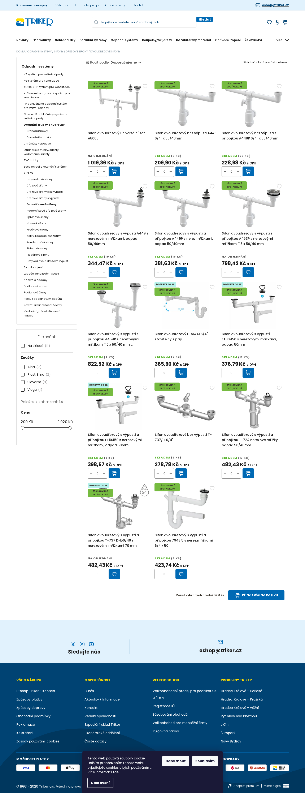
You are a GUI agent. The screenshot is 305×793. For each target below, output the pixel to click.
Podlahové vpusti (35, 286)
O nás (89, 691)
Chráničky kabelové (37, 144)
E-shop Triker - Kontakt (36, 691)
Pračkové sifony (37, 230)
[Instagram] (82, 644)
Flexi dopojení (33, 267)
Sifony (28, 173)
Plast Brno (38, 374)
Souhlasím (205, 761)
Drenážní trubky (37, 131)
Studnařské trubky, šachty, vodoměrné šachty (41, 152)
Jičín (224, 724)
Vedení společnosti (100, 716)
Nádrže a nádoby (35, 280)
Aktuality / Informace (102, 699)
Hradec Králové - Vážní (240, 707)
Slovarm (36, 382)
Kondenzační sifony (40, 242)
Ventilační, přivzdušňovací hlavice (42, 313)
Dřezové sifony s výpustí (43, 198)
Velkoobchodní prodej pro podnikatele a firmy (90, 5)
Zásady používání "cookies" (38, 741)
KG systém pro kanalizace (41, 81)
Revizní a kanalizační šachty (43, 305)
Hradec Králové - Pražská (242, 699)
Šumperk (228, 732)
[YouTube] (91, 644)
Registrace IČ (164, 706)
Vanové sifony (36, 223)
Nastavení (100, 782)
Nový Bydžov (231, 741)
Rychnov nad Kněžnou (239, 716)
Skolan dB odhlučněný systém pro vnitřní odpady (47, 116)
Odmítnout (175, 761)
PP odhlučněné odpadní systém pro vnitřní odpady (45, 106)
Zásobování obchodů (170, 714)
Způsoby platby (29, 699)
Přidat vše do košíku (260, 595)
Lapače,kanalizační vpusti (41, 274)
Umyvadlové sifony (39, 179)
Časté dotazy (95, 741)
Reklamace (25, 724)
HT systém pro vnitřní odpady (43, 74)
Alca (33, 367)
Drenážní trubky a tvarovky (44, 125)
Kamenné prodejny (31, 5)
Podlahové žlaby (35, 292)
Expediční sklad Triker (102, 724)
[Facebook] (72, 644)
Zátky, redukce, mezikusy (44, 236)
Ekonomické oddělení (102, 732)
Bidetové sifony (37, 248)
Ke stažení (24, 732)
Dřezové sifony (37, 186)
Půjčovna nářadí (166, 731)
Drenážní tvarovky (39, 137)
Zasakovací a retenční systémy (45, 167)
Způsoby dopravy (30, 707)
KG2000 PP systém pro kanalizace (47, 87)
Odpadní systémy (38, 66)
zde (116, 772)
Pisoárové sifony (38, 255)
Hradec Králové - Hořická (241, 691)
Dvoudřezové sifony (41, 204)
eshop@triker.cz (275, 5)
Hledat (205, 19)
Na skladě (37, 345)
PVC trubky (31, 160)
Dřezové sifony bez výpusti (45, 192)
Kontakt (139, 5)
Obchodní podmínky (33, 716)
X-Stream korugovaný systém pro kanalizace (47, 95)
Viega (34, 389)
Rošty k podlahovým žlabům (43, 299)
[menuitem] (23, 40)
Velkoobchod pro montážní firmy (180, 722)
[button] (104, 172)
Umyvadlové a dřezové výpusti (48, 261)
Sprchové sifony (37, 217)
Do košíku (114, 172)
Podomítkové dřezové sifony (46, 211)
